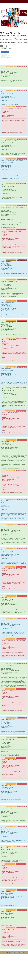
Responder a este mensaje (11, 66)
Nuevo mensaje (5, 51)
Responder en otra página (22, 66)
